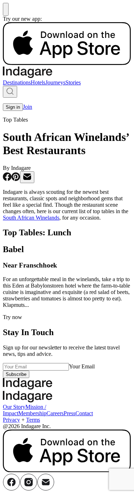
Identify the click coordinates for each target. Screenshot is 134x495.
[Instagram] (28, 489)
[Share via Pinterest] (15, 179)
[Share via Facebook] (7, 179)
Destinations (17, 82)
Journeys (55, 82)
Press (69, 413)
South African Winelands (31, 218)
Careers (55, 413)
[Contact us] (45, 489)
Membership (32, 413)
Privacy (11, 420)
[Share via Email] (27, 177)
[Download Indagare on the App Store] (67, 63)
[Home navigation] (27, 76)
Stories (73, 82)
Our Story (14, 407)
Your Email (82, 366)
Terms (33, 420)
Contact (84, 413)
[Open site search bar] (10, 92)
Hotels (38, 82)
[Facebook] (11, 489)
